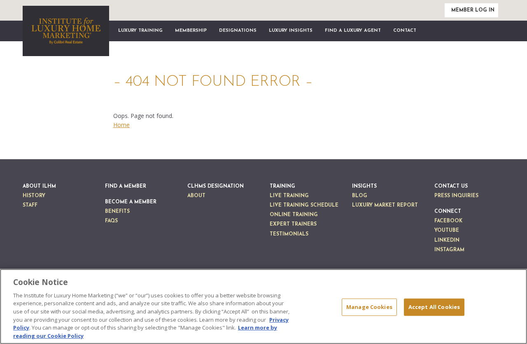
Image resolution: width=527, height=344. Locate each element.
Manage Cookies (369, 307)
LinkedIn (446, 240)
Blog (359, 195)
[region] (263, 306)
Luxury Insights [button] (290, 30)
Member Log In (472, 10)
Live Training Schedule (304, 205)
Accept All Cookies (434, 307)
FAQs (111, 221)
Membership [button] (191, 30)
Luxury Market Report (385, 205)
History (34, 195)
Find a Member (125, 186)
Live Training (289, 195)
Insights (364, 186)
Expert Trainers (293, 224)
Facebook (448, 221)
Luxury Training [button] (140, 30)
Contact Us (451, 186)
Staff (30, 205)
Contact (404, 30)
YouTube (446, 230)
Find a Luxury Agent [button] (353, 30)
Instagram (449, 249)
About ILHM (39, 186)
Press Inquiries (456, 195)
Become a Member (130, 202)
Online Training (294, 214)
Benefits (117, 211)
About (196, 195)
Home (121, 125)
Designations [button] (238, 30)
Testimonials (289, 234)
